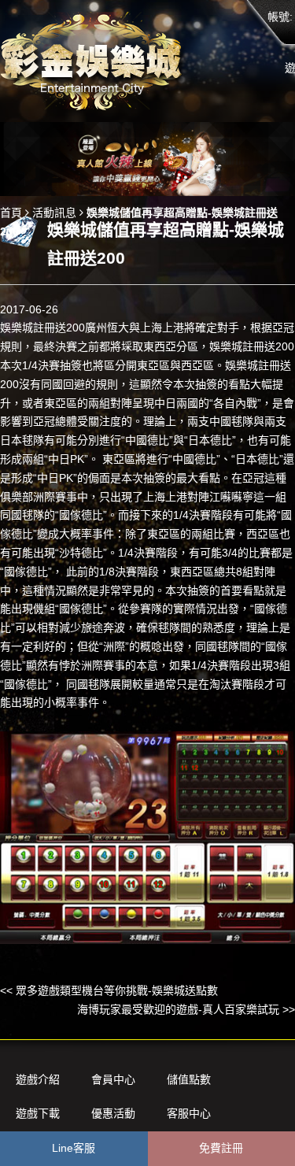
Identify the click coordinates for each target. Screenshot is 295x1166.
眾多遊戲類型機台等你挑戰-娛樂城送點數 (117, 990)
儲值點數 (189, 1079)
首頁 (11, 212)
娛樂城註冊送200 (42, 327)
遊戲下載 (38, 1113)
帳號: (280, 16)
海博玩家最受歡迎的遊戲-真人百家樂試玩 (178, 1009)
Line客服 (73, 1148)
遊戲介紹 (38, 1079)
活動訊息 (54, 212)
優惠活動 (113, 1113)
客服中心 (189, 1113)
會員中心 (113, 1079)
